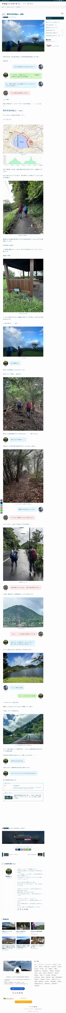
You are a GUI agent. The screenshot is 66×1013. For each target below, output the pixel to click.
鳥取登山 (59, 981)
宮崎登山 (52, 970)
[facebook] (55, 0)
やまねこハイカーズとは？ (18, 988)
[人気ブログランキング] (48, 39)
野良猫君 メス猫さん (45, 979)
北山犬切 (36, 968)
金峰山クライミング (56, 979)
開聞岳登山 (41, 981)
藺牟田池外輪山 (17, 828)
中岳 (59, 964)
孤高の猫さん (45, 970)
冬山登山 (59, 966)
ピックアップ (48, 964)
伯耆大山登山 (47, 966)
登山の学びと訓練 (53, 32)
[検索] (63, 0)
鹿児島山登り (47, 983)
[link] (18, 909)
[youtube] (60, 0)
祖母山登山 (48, 977)
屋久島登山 (57, 970)
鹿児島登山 (6, 17)
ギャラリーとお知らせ (53, 22)
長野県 (36, 981)
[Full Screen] (5, 129)
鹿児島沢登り (54, 983)
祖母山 (43, 977)
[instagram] (58, 0)
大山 (46, 968)
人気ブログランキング (50, 41)
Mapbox (41, 152)
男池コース (42, 975)
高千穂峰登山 (53, 981)
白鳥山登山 (53, 975)
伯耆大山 (41, 966)
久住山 (36, 966)
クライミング (41, 964)
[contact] (61, 0)
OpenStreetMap (21, 152)
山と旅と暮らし (52, 24)
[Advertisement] (23, 814)
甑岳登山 (36, 975)
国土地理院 (33, 152)
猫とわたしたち (52, 27)
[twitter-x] (56, 0)
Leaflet (12, 152)
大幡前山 (50, 968)
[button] (16, 849)
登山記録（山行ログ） (54, 35)
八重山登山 (53, 966)
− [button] (4, 127)
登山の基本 (51, 30)
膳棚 (53, 977)
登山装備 (48, 975)
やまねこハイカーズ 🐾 (11, 3)
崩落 (11, 828)
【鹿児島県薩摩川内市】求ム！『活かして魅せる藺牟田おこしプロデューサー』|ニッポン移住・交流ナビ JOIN (27, 797)
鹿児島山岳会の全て (39, 983)
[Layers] (41, 126)
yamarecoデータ (23, 1001)
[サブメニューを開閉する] (62, 30)
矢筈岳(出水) (37, 977)
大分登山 (42, 968)
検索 (62, 13)
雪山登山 (47, 981)
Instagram (16, 785)
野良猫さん (23, 828)
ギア (35, 964)
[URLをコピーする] (30, 849)
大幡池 (55, 968)
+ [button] (4, 125)
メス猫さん (54, 964)
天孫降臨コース (38, 970)
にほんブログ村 (55, 46)
